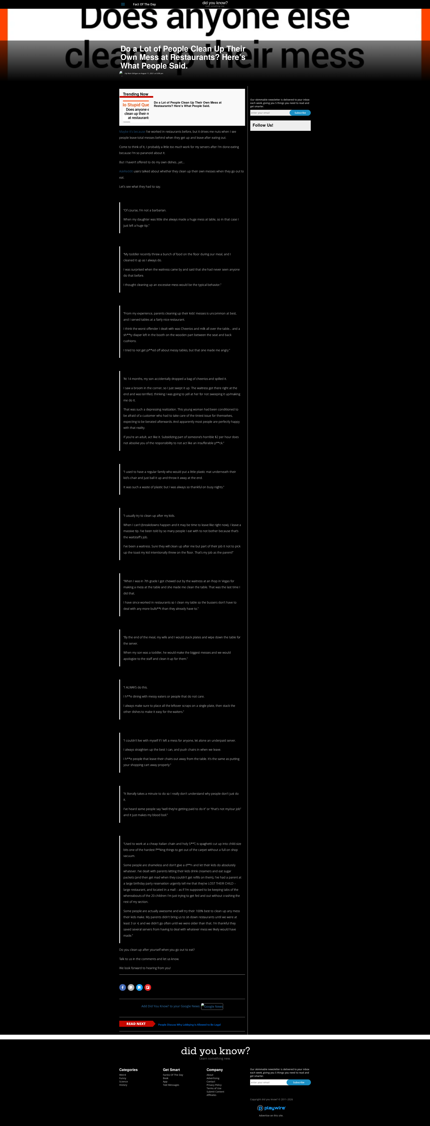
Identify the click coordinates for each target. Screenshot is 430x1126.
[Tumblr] (303, 4)
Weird (122, 1074)
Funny (122, 1078)
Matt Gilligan (133, 73)
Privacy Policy (214, 1084)
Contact (211, 1081)
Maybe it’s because (132, 131)
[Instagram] (296, 4)
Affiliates (211, 1095)
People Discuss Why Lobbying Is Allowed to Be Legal (189, 1024)
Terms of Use (214, 1088)
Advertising (213, 1078)
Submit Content (215, 1091)
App (165, 1081)
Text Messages (171, 1084)
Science (123, 1081)
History (123, 1084)
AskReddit (126, 171)
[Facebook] (284, 4)
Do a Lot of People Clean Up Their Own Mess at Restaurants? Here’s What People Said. (188, 104)
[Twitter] (290, 4)
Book (165, 1078)
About (210, 1074)
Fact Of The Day (144, 4)
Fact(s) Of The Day (173, 1074)
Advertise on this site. (271, 1115)
